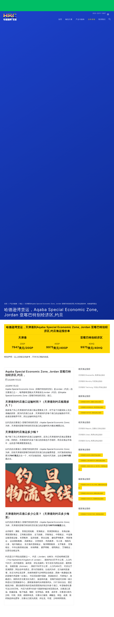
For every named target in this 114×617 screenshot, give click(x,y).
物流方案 (68, 19)
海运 (21, 304)
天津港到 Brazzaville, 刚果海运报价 (91, 375)
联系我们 (102, 19)
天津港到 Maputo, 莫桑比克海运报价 (92, 428)
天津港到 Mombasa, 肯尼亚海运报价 (92, 407)
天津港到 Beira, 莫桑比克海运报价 (91, 402)
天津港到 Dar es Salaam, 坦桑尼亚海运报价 (92, 486)
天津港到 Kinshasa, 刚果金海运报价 (92, 493)
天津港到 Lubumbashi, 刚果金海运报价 (93, 460)
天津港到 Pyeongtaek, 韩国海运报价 (92, 514)
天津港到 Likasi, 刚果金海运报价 (90, 435)
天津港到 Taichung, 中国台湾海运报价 (92, 387)
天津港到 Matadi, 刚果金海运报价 (91, 413)
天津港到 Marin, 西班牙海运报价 (91, 455)
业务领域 (91, 19)
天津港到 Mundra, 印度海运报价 (90, 381)
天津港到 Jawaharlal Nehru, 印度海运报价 (93, 467)
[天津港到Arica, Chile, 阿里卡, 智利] (10, 20)
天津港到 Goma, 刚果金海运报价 (90, 441)
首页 (60, 19)
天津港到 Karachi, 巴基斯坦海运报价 (92, 499)
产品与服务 (80, 19)
